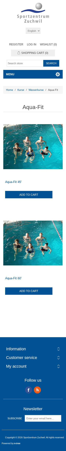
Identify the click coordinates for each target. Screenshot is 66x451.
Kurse (20, 89)
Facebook (28, 389)
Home (9, 89)
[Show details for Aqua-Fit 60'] (33, 243)
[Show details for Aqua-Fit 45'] (33, 147)
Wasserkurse (36, 89)
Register (16, 44)
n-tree (17, 443)
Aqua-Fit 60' (13, 278)
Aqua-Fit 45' (13, 182)
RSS (37, 389)
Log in (31, 44)
